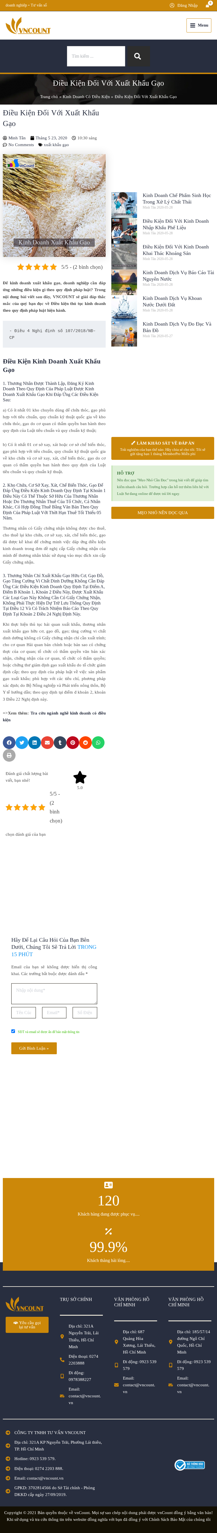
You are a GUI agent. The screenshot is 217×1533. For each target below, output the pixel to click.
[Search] (138, 56)
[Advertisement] (54, 880)
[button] (9, 742)
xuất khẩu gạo (56, 144)
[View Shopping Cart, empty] (207, 6)
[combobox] (96, 56)
